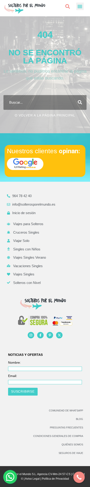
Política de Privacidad (55, 478)
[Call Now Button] (79, 477)
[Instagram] (31, 335)
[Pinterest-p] (50, 335)
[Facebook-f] (40, 335)
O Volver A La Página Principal (45, 115)
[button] (67, 6)
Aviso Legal (32, 478)
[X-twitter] (59, 335)
